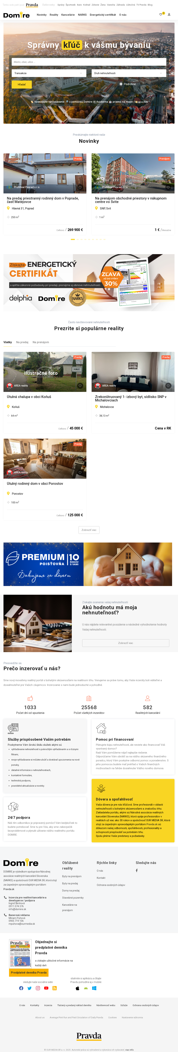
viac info (129, 1050)
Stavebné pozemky (73, 897)
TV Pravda (141, 4)
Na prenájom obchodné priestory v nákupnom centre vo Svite (131, 200)
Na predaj (22, 342)
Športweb (71, 4)
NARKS (82, 14)
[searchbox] (89, 62)
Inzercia (48, 1005)
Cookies (112, 1017)
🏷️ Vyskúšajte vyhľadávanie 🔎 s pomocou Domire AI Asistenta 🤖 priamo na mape (81, 101)
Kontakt (101, 877)
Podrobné (129, 84)
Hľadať (22, 84)
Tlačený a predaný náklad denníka (74, 1005)
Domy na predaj (70, 890)
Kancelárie (68, 14)
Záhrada (120, 4)
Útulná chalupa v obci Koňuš (29, 397)
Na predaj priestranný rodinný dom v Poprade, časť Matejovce (43, 200)
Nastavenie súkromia (132, 1017)
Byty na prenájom (72, 876)
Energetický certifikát (103, 14)
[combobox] (89, 62)
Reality (54, 14)
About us (39, 1017)
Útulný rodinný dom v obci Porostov (35, 484)
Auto (79, 4)
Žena (103, 4)
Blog (150, 4)
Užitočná (130, 4)
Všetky (7, 342)
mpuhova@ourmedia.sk (22, 923)
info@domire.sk (17, 909)
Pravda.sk (152, 824)
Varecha (111, 4)
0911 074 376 (16, 906)
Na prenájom (41, 342)
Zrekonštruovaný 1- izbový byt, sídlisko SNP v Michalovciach (131, 398)
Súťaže (123, 1005)
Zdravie (95, 4)
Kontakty (34, 1005)
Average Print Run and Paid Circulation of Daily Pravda (76, 1017)
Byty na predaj (70, 883)
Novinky (41, 14)
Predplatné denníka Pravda (29, 972)
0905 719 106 (16, 920)
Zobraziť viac (89, 530)
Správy (61, 4)
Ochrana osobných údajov (111, 885)
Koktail (86, 4)
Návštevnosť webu (105, 1005)
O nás (122, 14)
